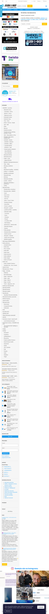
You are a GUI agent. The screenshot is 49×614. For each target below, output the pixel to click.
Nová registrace (5, 455)
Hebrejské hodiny (8, 117)
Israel (5, 193)
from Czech (6, 195)
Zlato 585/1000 (8, 151)
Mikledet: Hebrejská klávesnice (11, 162)
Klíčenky (6, 177)
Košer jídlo (6, 250)
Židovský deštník (6, 287)
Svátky (4, 329)
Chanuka (7, 217)
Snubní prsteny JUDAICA (10, 149)
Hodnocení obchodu (9, 490)
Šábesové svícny (8, 115)
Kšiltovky (6, 272)
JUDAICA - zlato (8, 147)
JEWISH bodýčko (8, 239)
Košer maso (6, 252)
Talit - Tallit (6, 124)
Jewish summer (7, 233)
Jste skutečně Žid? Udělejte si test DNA (10, 326)
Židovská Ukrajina (8, 226)
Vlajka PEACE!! (7, 160)
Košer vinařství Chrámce (9, 263)
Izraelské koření (7, 245)
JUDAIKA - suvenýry (7, 107)
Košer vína (5, 261)
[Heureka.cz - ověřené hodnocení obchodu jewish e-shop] (10, 93)
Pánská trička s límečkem (9, 189)
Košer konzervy (7, 254)
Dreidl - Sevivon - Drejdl (9, 122)
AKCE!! (4, 317)
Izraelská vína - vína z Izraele (10, 265)
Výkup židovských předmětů (9, 315)
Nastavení (8, 610)
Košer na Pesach (8, 259)
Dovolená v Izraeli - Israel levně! (10, 319)
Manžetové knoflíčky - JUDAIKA (11, 169)
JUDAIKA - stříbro (8, 143)
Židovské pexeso (8, 156)
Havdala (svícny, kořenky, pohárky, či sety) (9, 132)
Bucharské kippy (7, 274)
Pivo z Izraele (7, 248)
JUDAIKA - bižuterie (8, 141)
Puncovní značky (8, 493)
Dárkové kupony (6, 298)
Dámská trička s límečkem (10, 232)
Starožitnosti (5, 293)
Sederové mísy (7, 119)
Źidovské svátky (7, 211)
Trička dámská (7, 230)
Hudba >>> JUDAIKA (9, 171)
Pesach (6, 219)
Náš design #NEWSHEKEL (9, 241)
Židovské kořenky (8, 154)
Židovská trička (6, 187)
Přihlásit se (5, 453)
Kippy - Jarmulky (6, 270)
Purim (6, 215)
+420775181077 (7, 468)
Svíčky (5, 185)
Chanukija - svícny (8, 111)
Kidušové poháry (8, 130)
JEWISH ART (6, 313)
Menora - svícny (7, 113)
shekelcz (6, 474)
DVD (4, 309)
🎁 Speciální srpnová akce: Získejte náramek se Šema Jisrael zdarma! (9, 549)
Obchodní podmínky (22, 1)
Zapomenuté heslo (6, 457)
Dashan (6, 228)
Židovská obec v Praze (8, 269)
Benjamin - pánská (8, 207)
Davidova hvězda (8, 202)
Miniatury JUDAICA (8, 165)
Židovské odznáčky (8, 178)
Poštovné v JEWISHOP (10, 488)
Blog (6, 496)
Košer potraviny (6, 243)
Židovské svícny (7, 109)
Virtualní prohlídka (9, 495)
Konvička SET (6, 311)
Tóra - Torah (6, 120)
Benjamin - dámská (8, 235)
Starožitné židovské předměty (10, 295)
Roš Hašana (7, 222)
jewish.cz (6, 472)
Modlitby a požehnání (9, 173)
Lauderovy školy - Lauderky (10, 209)
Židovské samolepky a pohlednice (9, 183)
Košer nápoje (7, 257)
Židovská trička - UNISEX (9, 191)
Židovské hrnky (7, 175)
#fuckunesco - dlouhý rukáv (10, 224)
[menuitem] (7, 10)
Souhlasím (40, 607)
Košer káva (6, 246)
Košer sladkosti (7, 256)
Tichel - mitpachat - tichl (9, 283)
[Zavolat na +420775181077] (4, 1)
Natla (5, 167)
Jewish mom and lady (9, 237)
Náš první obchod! (9, 497)
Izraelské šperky (8, 145)
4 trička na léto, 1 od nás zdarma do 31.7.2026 (9, 518)
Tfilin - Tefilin (7, 164)
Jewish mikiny (6, 300)
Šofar (5, 126)
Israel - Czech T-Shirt (9, 200)
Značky (4, 330)
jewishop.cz (6, 476)
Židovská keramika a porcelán (9, 296)
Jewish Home (6, 267)
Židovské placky (6, 289)
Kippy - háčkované (8, 276)
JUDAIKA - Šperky (8, 140)
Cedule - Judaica (8, 180)
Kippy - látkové (7, 280)
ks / (10, 436)
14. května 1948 (8, 220)
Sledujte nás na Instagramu (26, 568)
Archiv (4, 564)
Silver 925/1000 (8, 153)
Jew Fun (6, 198)
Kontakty (6, 489)
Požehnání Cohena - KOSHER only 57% (11, 323)
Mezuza (5, 128)
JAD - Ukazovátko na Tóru (10, 135)
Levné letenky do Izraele (9, 321)
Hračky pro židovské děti (8, 285)
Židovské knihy (6, 302)
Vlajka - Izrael (7, 158)
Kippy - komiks (7, 282)
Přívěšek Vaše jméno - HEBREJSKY (9, 137)
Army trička (6, 204)
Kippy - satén (7, 278)
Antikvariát (6, 307)
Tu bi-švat (7, 213)
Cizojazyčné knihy (8, 306)
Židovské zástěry (6, 291)
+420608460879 (7, 470)
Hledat (29, 6)
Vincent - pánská (8, 206)
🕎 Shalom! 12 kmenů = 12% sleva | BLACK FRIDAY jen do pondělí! (9, 533)
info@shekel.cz (7, 466)
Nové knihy (6, 304)
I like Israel (6, 196)
